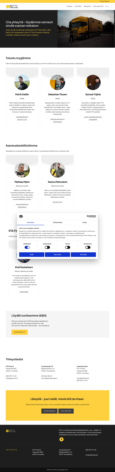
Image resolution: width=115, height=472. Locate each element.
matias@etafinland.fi (22, 204)
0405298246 (22, 207)
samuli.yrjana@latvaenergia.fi (93, 117)
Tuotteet (78, 6)
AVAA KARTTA (18, 332)
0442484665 (57, 122)
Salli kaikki (83, 254)
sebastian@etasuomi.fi (57, 119)
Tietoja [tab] (84, 222)
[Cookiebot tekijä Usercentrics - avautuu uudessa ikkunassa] (88, 216)
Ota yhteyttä (98, 6)
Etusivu (69, 6)
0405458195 (93, 119)
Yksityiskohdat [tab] (57, 222)
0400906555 (24, 292)
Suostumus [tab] (30, 222)
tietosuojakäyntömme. (63, 469)
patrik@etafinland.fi (22, 117)
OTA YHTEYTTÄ (66, 411)
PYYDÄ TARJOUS (104, 1)
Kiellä (31, 254)
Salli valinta (57, 254)
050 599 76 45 (22, 119)
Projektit (87, 6)
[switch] (47, 247)
